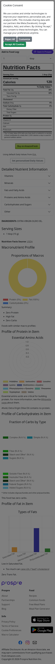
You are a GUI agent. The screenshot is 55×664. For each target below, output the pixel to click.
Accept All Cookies (14, 44)
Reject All (10, 39)
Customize (24, 39)
